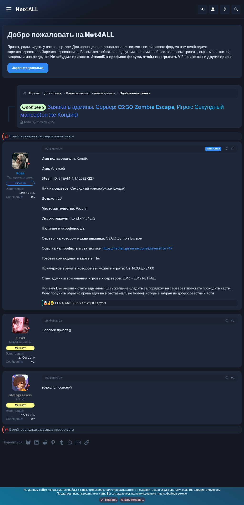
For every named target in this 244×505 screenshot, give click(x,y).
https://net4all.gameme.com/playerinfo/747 (137, 248)
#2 (232, 320)
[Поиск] (236, 9)
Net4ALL (27, 9)
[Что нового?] (224, 9)
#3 (232, 378)
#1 (232, 148)
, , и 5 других (80, 303)
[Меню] (9, 9)
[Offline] (28, 163)
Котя (27, 122)
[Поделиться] (226, 148)
